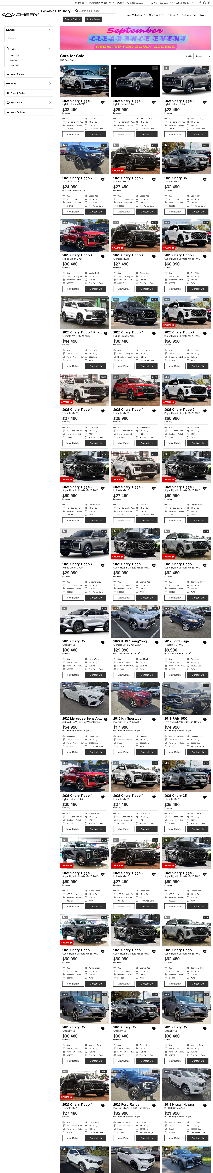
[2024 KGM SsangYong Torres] (135, 621)
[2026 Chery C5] (84, 621)
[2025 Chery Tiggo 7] (84, 158)
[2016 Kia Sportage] (135, 698)
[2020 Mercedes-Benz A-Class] (84, 698)
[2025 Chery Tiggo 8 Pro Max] (84, 312)
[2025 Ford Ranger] (135, 1084)
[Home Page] (20, 14)
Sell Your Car (189, 15)
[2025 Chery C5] (186, 158)
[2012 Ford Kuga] (186, 621)
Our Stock (154, 15)
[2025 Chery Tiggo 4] (84, 81)
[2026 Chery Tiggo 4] (135, 158)
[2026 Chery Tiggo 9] (135, 544)
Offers (171, 15)
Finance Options (72, 19)
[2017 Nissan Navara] (186, 1084)
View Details (72, 134)
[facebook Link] (200, 3)
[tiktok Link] (209, 3)
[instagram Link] (204, 3)
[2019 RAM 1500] (186, 698)
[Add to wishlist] (103, 102)
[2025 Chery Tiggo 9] (186, 235)
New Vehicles (134, 15)
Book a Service (94, 19)
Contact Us (96, 134)
